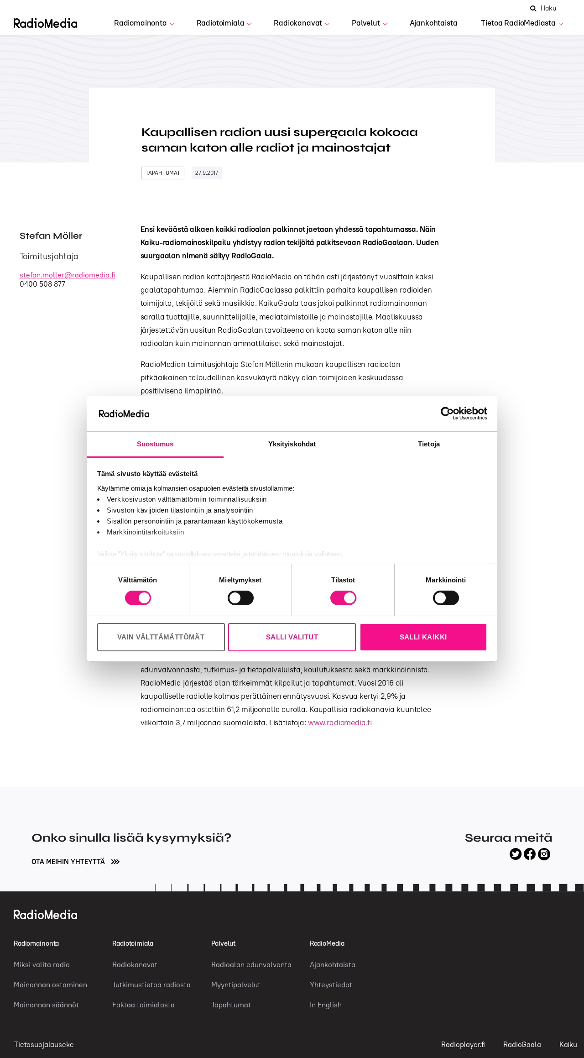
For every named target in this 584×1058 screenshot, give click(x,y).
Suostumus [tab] (155, 444)
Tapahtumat (163, 172)
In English (326, 1004)
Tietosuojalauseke (43, 1044)
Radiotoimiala (221, 23)
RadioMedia (327, 943)
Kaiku (568, 1044)
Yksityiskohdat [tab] (292, 444)
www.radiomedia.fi (340, 723)
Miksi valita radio (42, 964)
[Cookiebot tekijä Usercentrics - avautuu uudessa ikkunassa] (447, 413)
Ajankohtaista (434, 23)
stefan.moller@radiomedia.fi (67, 274)
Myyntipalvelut (236, 984)
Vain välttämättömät (161, 637)
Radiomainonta (140, 23)
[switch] (241, 598)
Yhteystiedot (331, 984)
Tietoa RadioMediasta (518, 23)
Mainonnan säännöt (46, 1004)
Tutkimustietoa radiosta (151, 984)
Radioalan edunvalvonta (251, 964)
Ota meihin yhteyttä (69, 861)
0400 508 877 (42, 283)
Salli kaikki (423, 637)
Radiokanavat (298, 23)
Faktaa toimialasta (143, 1004)
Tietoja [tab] (429, 444)
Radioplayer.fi (463, 1044)
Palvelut (366, 23)
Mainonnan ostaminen (50, 984)
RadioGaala (522, 1044)
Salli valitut (292, 637)
